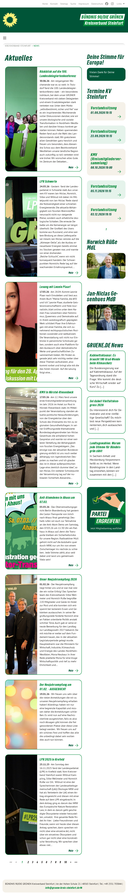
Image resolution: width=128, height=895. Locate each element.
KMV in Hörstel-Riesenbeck (57, 392)
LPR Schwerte (48, 181)
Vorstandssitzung (104, 108)
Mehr (71, 167)
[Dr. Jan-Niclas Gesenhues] (106, 317)
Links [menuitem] (119, 3)
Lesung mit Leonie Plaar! (55, 287)
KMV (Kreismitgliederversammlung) (106, 158)
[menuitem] (45, 4)
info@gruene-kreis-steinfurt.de (62, 887)
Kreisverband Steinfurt (18, 45)
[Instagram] (112, 4)
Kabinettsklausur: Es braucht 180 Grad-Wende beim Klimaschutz (105, 359)
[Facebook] (107, 4)
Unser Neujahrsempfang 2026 (58, 579)
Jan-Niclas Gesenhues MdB (102, 296)
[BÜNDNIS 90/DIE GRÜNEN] (9, 20)
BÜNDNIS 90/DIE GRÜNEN (102, 17)
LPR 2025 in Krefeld (52, 759)
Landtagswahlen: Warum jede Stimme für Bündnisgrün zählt (105, 447)
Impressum (84, 3)
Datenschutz (97, 3)
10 (65, 862)
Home (45, 3)
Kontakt (54, 3)
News (36, 45)
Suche (73, 3)
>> (76, 862)
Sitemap (64, 3)
